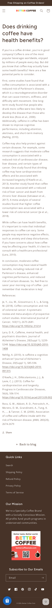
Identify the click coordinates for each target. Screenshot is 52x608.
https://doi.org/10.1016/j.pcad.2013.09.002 (27, 397)
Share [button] (9, 432)
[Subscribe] (42, 577)
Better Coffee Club (28, 603)
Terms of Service (15, 492)
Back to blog (27, 444)
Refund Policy (13, 478)
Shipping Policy (14, 472)
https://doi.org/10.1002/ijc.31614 (21, 326)
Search (9, 465)
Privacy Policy (13, 485)
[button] (3, 10)
